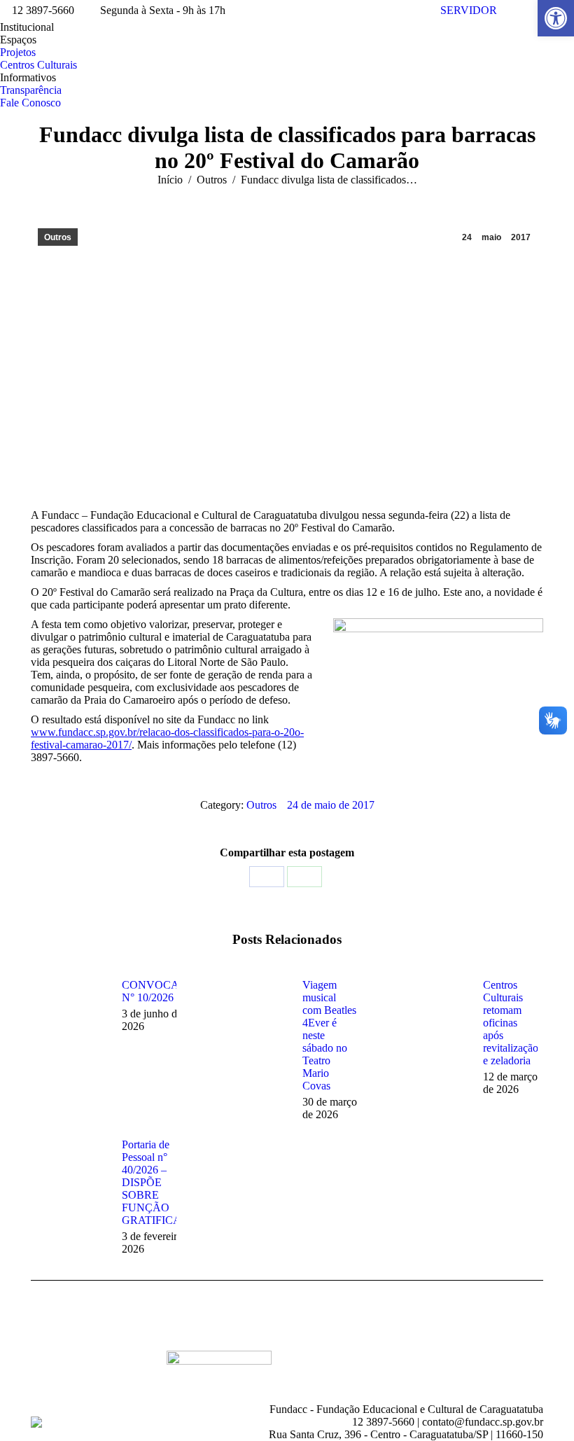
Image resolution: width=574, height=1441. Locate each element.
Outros (57, 237)
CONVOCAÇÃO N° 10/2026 (163, 991)
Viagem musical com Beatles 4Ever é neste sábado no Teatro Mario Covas (329, 1035)
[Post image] (69, 1010)
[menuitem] (27, 27)
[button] (556, 18)
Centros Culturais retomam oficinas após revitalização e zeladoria (510, 1022)
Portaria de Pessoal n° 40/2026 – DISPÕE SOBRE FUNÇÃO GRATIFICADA (160, 1182)
